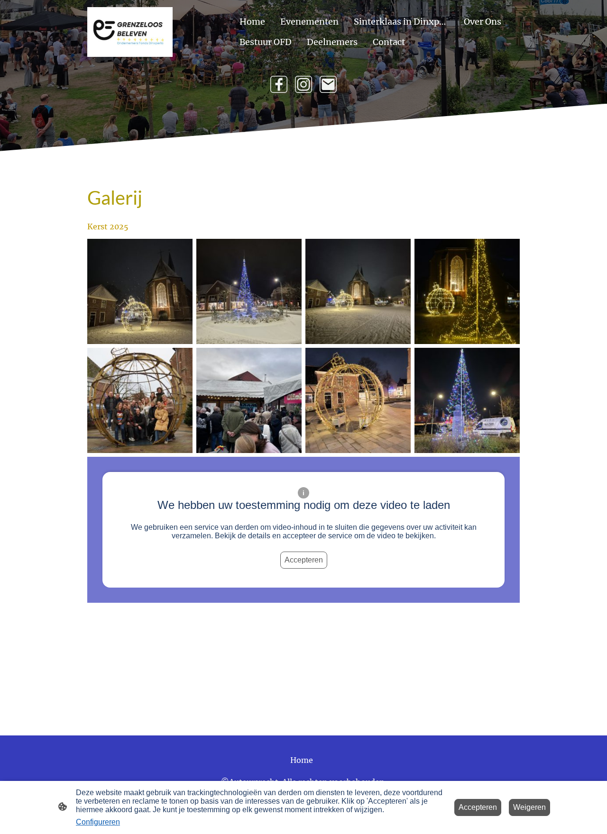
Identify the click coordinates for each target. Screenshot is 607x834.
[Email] (328, 84)
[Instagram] (303, 84)
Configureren (98, 822)
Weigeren (529, 807)
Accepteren (304, 560)
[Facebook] (278, 84)
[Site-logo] (130, 32)
